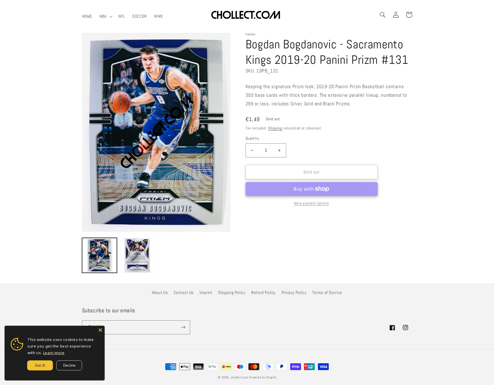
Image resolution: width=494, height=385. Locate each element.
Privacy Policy (294, 292)
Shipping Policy (231, 292)
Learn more (54, 352)
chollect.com (239, 377)
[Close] (100, 330)
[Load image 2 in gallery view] (137, 255)
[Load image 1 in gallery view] (99, 255)
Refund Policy (263, 292)
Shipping (275, 128)
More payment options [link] (311, 203)
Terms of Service (327, 292)
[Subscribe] (183, 327)
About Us (160, 292)
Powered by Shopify (262, 377)
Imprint (206, 292)
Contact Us (184, 292)
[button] (105, 16)
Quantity (252, 138)
